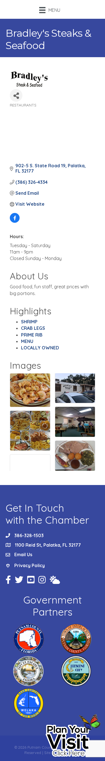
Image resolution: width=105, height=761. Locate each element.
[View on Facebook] (15, 221)
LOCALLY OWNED (40, 348)
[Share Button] (16, 95)
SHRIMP (29, 321)
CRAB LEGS (33, 328)
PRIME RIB (32, 335)
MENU (27, 341)
